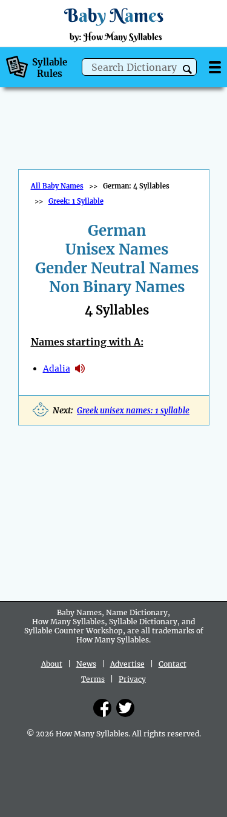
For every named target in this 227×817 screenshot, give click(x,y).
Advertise (127, 664)
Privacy (132, 679)
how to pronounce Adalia (80, 368)
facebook (102, 708)
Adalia (56, 368)
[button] (187, 69)
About (51, 664)
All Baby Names (57, 186)
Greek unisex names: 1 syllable (133, 410)
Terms (93, 679)
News (86, 664)
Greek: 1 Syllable (76, 201)
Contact (172, 664)
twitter (125, 708)
